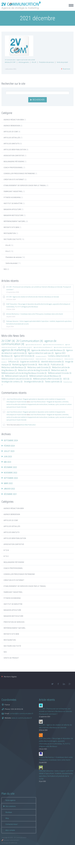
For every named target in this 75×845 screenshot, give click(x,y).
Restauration (10, 233)
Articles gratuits (24, 62)
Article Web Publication (28, 425)
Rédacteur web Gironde (39, 367)
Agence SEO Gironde (24, 356)
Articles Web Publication (15, 150)
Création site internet (14, 179)
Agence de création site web (25, 347)
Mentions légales (10, 676)
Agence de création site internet (34, 344)
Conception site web (41, 356)
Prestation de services (46, 62)
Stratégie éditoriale (33, 381)
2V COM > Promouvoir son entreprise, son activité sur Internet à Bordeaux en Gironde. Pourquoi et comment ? (38, 288)
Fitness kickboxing (12, 197)
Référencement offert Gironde (47, 378)
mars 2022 (8, 483)
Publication (57, 364)
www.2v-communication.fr (22, 718)
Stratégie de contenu (11, 381)
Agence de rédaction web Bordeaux (48, 350)
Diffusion (13, 361)
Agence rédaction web (14, 120)
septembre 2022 (11, 478)
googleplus (69, 684)
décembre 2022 (10, 467)
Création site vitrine (41, 359)
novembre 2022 (10, 472)
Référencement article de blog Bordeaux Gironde (23, 373)
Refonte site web (11, 227)
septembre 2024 (11, 440)
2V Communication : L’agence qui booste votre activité (20, 60)
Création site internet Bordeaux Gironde (24, 359)
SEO (5, 269)
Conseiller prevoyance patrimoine (19, 173)
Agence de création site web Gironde (63, 347)
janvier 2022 (9, 489)
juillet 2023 (9, 451)
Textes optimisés (53, 381)
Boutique (8, 812)
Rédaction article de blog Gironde (34, 370)
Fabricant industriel (13, 191)
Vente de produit (62, 62)
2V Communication (29, 341)
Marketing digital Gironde (24, 364)
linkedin (63, 684)
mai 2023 (7, 462)
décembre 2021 (10, 494)
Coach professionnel (13, 167)
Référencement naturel (14, 221)
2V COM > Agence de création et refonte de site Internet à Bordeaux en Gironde (32, 297)
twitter (52, 684)
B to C (8, 251)
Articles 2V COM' (10, 62)
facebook (58, 684)
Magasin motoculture (13, 215)
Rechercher (38, 99)
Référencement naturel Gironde (16, 378)
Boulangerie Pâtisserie (14, 161)
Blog (7, 818)
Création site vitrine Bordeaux (55, 359)
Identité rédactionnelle (52, 361)
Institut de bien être (13, 203)
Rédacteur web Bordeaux (13, 367)
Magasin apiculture (12, 209)
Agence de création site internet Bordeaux (53, 344)
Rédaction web (59, 370)
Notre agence (10, 800)
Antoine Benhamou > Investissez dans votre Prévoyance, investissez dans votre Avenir (34, 314)
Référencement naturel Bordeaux (45, 376)
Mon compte (10, 830)
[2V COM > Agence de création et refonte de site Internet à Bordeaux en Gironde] (41, 722)
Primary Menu (71, 5)
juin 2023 (8, 456)
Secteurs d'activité (12, 239)
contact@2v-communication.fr (21, 713)
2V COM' (8, 341)
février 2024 (9, 446)
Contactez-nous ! (11, 824)
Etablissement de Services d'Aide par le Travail (25, 185)
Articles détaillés (12, 138)
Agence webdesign (12, 126)
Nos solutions (10, 806)
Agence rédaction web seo (41, 353)
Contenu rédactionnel (59, 356)
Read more (66, 69)
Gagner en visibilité (30, 361)
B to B (34, 62)
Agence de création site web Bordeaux (43, 347)
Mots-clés (44, 364)
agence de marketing (15, 350)
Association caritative (14, 156)
